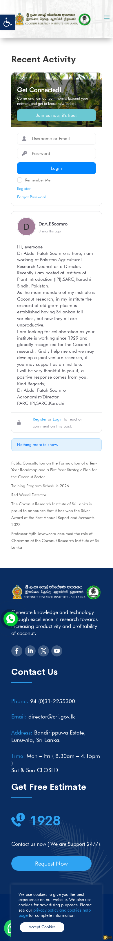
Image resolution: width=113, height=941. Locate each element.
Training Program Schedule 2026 (40, 485)
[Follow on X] (43, 650)
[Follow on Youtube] (56, 650)
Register (24, 188)
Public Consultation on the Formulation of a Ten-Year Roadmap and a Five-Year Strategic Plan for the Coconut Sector (54, 470)
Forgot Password (31, 197)
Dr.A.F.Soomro (53, 224)
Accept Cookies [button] (42, 926)
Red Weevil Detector (28, 494)
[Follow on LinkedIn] (30, 650)
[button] (7, 22)
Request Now (51, 863)
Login (58, 418)
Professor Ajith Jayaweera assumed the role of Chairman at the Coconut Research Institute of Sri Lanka (55, 540)
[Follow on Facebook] (16, 650)
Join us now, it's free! (56, 115)
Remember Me (37, 180)
